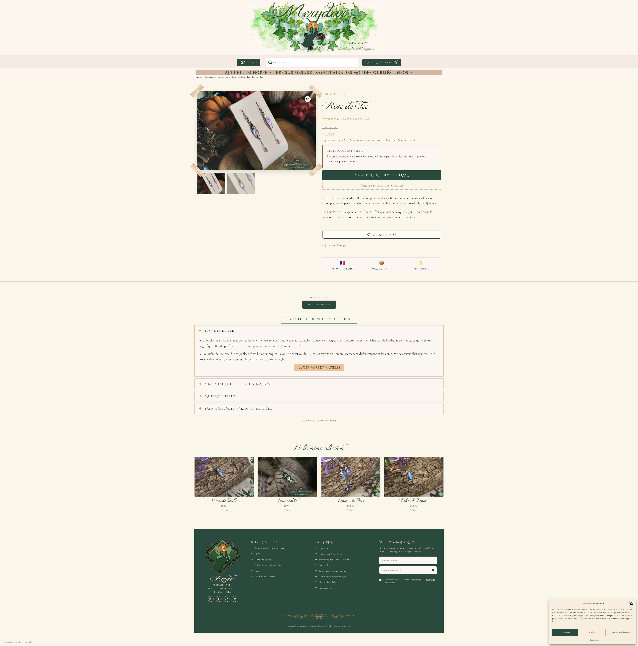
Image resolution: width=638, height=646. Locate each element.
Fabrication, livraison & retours (270, 548)
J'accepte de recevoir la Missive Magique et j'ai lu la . (409, 581)
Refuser (592, 632)
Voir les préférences (620, 632)
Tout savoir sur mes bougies (332, 570)
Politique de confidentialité (268, 565)
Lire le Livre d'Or (327, 582)
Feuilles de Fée (243, 76)
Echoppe (257, 72)
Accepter (565, 632)
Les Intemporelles (226, 76)
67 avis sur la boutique (355, 118)
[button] (631, 602)
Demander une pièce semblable (382, 175)
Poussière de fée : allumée (17, 642)
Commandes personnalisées (332, 576)
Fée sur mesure (294, 72)
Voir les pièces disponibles (382, 185)
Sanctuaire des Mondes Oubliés (353, 72)
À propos (323, 548)
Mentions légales (263, 559)
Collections (210, 76)
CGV (257, 553)
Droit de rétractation (265, 576)
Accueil (234, 72)
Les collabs (324, 565)
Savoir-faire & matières (330, 553)
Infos (401, 72)
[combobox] (312, 62)
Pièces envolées (326, 587)
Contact (258, 570)
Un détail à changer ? (335, 245)
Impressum (594, 640)
